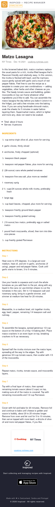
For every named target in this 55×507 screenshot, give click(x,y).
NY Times (7, 61)
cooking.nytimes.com (38, 61)
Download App (16, 6)
